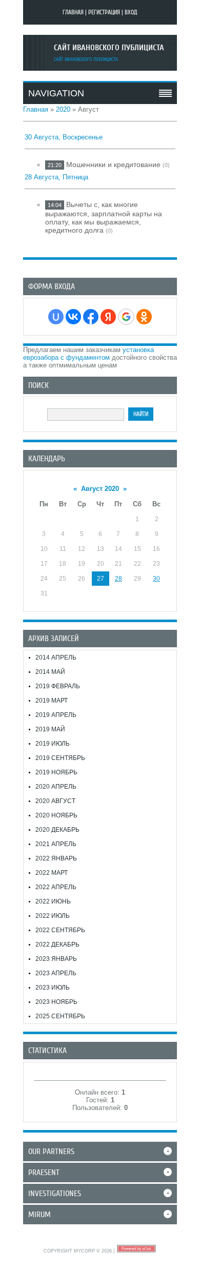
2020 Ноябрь (56, 815)
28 (118, 578)
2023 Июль (52, 987)
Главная (73, 12)
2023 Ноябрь (56, 1001)
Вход (131, 12)
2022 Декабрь (57, 944)
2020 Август (55, 801)
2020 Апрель (55, 786)
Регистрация (104, 12)
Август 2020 (100, 488)
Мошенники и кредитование (113, 164)
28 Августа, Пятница (56, 177)
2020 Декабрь (57, 829)
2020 (63, 109)
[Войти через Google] (126, 317)
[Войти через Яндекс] (108, 316)
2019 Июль (52, 743)
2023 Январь (56, 958)
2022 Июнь (53, 901)
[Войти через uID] (56, 316)
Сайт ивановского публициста (109, 47)
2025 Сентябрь (60, 1016)
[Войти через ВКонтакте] (73, 316)
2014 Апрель (55, 657)
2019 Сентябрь (60, 758)
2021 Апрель (55, 844)
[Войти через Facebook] (90, 316)
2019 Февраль (57, 686)
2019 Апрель (55, 714)
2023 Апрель (55, 973)
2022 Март (51, 872)
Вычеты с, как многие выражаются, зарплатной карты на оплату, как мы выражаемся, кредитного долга (103, 217)
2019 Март (51, 700)
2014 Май (50, 671)
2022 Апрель (55, 887)
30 (156, 578)
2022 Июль (52, 915)
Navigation (56, 93)
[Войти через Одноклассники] (144, 316)
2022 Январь (56, 858)
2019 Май (50, 729)
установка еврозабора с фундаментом (88, 353)
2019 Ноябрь (56, 772)
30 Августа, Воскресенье (64, 137)
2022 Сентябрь (60, 930)
